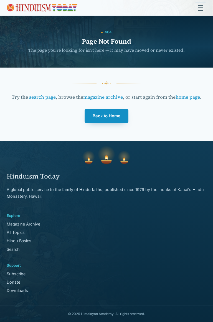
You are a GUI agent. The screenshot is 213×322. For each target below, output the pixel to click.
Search (13, 249)
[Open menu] (200, 7)
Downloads (17, 290)
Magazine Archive (23, 224)
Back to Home (106, 115)
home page (188, 97)
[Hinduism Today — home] (42, 8)
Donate (13, 282)
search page (42, 97)
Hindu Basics (19, 240)
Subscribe (16, 273)
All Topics (16, 232)
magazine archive (103, 97)
